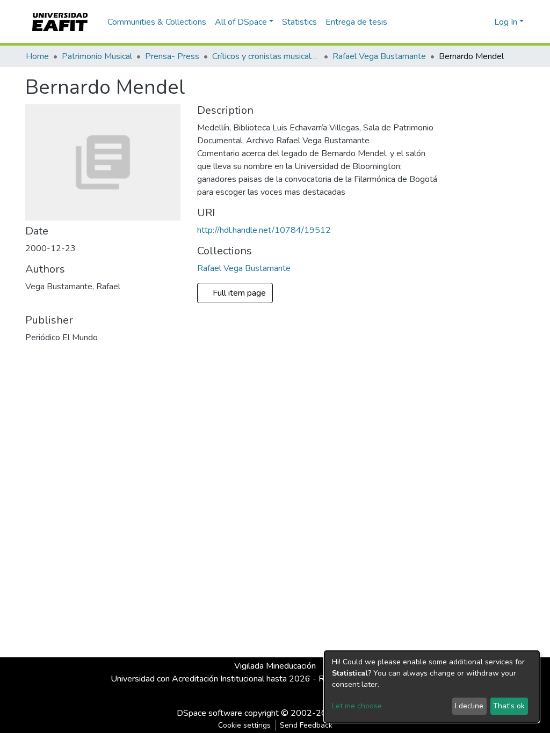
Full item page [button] (240, 293)
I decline (469, 706)
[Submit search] (468, 22)
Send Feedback (306, 725)
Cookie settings (244, 725)
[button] (484, 22)
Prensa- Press (172, 56)
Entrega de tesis (356, 22)
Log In (505, 22)
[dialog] (431, 686)
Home (37, 56)
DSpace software (209, 713)
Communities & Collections (156, 22)
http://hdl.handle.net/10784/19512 (264, 230)
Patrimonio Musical (97, 56)
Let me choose (357, 706)
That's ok (509, 706)
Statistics (299, 22)
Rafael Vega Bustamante (379, 56)
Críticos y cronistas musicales (266, 56)
